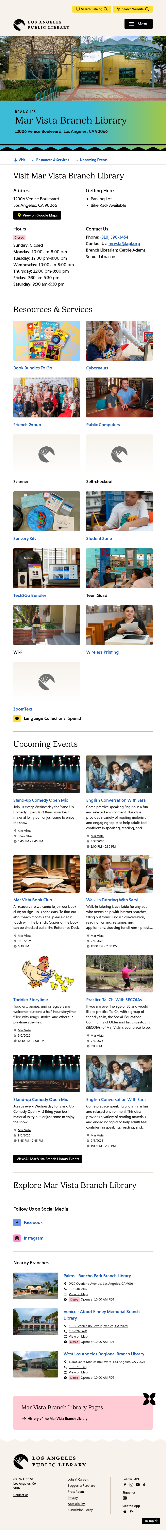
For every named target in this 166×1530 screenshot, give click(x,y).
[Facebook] (124, 1484)
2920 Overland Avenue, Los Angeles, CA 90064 (102, 1283)
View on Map (78, 1294)
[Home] (41, 25)
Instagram (33, 1238)
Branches (25, 112)
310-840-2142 (78, 1289)
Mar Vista (24, 830)
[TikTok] (144, 1484)
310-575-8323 (77, 1367)
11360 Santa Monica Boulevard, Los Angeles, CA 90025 (107, 1362)
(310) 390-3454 (114, 237)
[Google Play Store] (131, 1511)
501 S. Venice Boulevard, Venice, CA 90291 (98, 1326)
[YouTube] (137, 1484)
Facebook (33, 1222)
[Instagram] (131, 1484)
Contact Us (20, 1495)
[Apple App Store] (124, 1511)
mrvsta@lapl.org (124, 243)
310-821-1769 (78, 1331)
